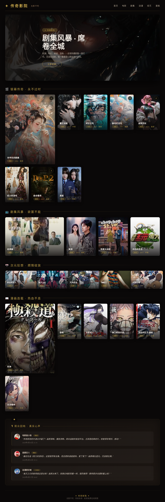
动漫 (141, 5)
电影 (124, 5)
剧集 (132, 5)
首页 (116, 5)
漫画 (158, 5)
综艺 (149, 5)
